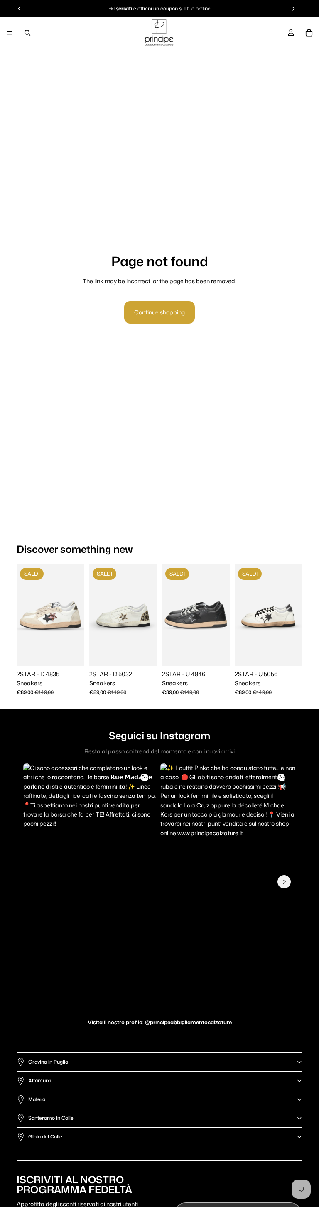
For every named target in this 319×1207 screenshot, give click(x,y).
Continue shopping (159, 312)
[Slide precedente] (26, 615)
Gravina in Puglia (48, 1061)
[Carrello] (309, 33)
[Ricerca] (27, 33)
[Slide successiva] (75, 615)
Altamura (39, 1080)
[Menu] (9, 32)
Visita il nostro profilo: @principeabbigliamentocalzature (160, 1022)
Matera (36, 1099)
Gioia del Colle (45, 1136)
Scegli (78, 653)
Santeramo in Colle (51, 1117)
